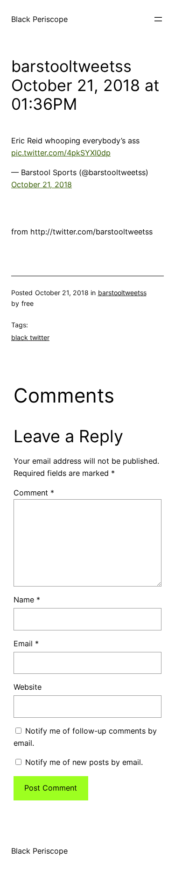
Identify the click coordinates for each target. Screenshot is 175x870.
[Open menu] (158, 19)
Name (27, 599)
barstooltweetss (122, 293)
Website (28, 687)
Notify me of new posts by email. (84, 762)
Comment (34, 492)
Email (26, 643)
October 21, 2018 (41, 184)
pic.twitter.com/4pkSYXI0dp (61, 152)
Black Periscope (39, 19)
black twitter (30, 337)
